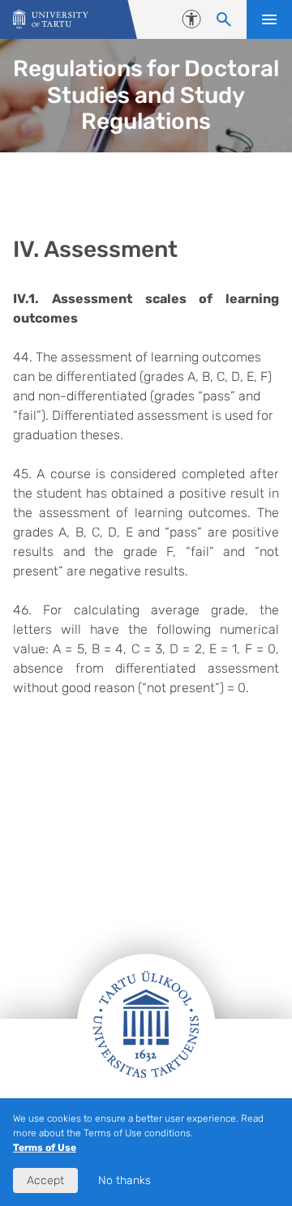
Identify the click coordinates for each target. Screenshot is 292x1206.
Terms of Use (44, 1147)
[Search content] (224, 19)
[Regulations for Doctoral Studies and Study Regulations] (50, 20)
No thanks (124, 1180)
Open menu (269, 19)
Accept (45, 1180)
